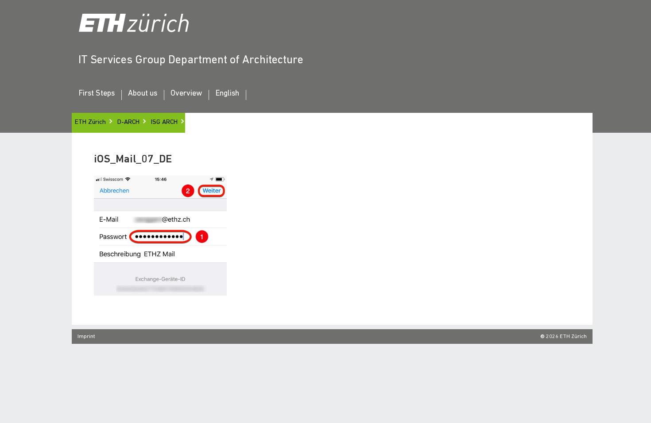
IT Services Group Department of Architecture (190, 60)
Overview (186, 94)
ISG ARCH (164, 122)
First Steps (96, 94)
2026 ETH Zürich (566, 336)
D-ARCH (128, 122)
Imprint (86, 336)
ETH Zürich (90, 122)
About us (142, 94)
